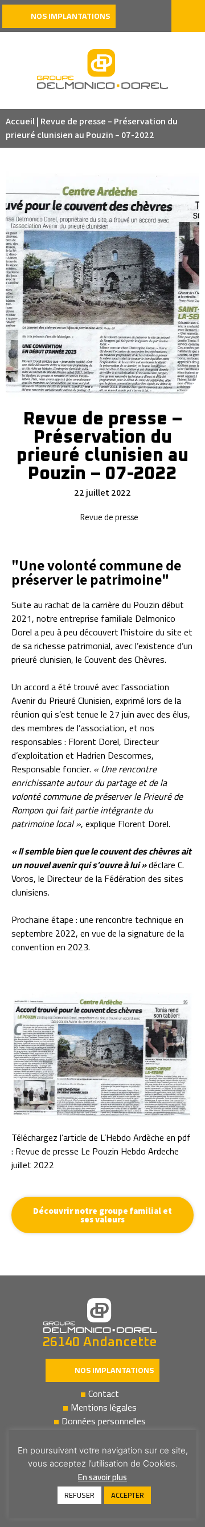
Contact (103, 1393)
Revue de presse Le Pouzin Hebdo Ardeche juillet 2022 (95, 1158)
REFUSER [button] (79, 1495)
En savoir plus (102, 1477)
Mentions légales (104, 1407)
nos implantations (70, 16)
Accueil (20, 121)
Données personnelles (104, 1421)
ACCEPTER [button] (127, 1495)
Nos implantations (114, 1370)
